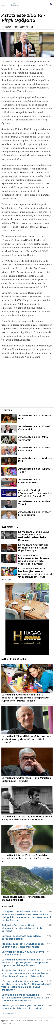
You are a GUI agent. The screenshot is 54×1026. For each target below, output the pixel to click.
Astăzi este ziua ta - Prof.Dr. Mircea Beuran (34, 513)
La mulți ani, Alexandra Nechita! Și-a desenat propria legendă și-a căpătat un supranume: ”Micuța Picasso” (26, 574)
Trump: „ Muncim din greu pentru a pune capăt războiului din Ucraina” (22, 1007)
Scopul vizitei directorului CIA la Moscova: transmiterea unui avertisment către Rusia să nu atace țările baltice (25, 973)
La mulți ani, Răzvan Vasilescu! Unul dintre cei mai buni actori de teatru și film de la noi (25, 858)
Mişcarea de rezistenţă (27, 4)
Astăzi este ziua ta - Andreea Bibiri (35, 417)
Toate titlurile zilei (9, 1013)
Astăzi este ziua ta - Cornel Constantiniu (34, 428)
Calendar (22, 659)
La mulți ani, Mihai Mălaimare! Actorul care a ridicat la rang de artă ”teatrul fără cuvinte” (33, 559)
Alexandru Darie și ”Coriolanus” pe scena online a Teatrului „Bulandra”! (35, 493)
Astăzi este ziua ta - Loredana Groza (29, 481)
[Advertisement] (27, 387)
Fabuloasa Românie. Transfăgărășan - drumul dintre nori (23, 898)
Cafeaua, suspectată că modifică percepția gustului (21, 937)
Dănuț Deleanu (26, 27)
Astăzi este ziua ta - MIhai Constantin (33, 438)
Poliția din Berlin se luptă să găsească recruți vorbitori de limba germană (22, 928)
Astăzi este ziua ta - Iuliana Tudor (34, 470)
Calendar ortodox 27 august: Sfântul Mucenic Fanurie (22, 953)
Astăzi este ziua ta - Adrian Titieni (34, 503)
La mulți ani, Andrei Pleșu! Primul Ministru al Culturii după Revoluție (33, 548)
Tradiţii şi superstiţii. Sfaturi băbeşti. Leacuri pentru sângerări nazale (22, 945)
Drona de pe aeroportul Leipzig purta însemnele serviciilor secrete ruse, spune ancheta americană (25, 997)
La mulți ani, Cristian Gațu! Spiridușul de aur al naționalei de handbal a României (33, 536)
